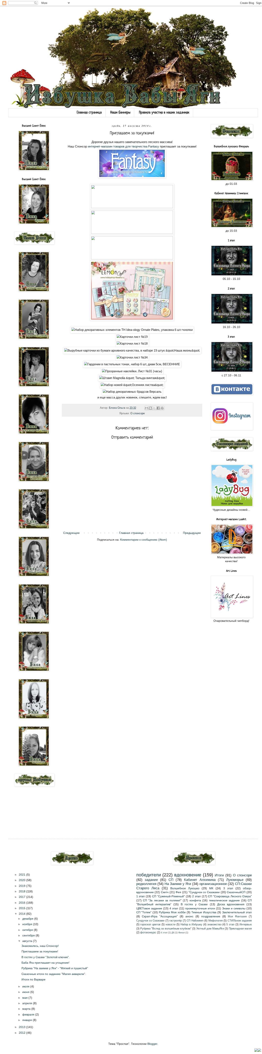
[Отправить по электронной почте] (147, 408)
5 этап (230, 924)
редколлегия (146, 884)
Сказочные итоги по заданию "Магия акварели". (53, 974)
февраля (28, 1014)
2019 (22, 885)
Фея (178, 892)
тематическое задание (224, 900)
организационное (213, 884)
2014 (22, 913)
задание (151, 880)
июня (26, 992)
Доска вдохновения (230, 904)
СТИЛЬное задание (240, 920)
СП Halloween (195, 920)
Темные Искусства (203, 912)
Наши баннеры (120, 113)
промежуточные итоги (200, 908)
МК (211, 888)
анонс (189, 916)
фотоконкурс (148, 932)
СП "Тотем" (144, 912)
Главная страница (89, 113)
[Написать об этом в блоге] (150, 408)
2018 (22, 891)
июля (26, 986)
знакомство (214, 924)
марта (26, 1008)
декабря (28, 918)
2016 (22, 902)
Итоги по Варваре (33, 979)
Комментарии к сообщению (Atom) (143, 539)
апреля (27, 1003)
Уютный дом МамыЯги (210, 928)
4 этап (173, 908)
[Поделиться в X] (154, 408)
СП (170, 880)
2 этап (196, 896)
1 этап (140, 896)
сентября (29, 935)
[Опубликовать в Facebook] (158, 408)
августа (27, 941)
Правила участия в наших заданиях (164, 113)
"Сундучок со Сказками (204, 892)
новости (170, 924)
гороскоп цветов (150, 924)
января (27, 1020)
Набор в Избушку (191, 924)
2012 (22, 1032)
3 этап (228, 888)
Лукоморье (234, 880)
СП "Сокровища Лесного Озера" (230, 896)
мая (25, 997)
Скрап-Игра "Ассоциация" (160, 916)
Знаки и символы (233, 908)
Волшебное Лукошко (184, 888)
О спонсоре (137, 413)
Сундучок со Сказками (150, 920)
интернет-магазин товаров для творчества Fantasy (123, 146)
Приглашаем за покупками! (39, 951)
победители (148, 874)
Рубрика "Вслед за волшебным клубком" (165, 928)
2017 (22, 897)
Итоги (219, 875)
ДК (173, 932)
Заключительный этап (237, 912)
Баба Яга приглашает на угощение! (45, 962)
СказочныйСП (236, 892)
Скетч (164, 892)
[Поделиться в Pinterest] (162, 408)
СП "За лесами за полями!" (162, 900)
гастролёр (175, 920)
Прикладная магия (240, 928)
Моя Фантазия (237, 916)
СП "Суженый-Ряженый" (168, 896)
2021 (22, 874)
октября (28, 929)
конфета (195, 900)
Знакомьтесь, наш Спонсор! (40, 945)
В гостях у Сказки (194, 904)
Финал (181, 932)
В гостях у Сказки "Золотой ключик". (45, 957)
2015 (22, 908)
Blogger (152, 1043)
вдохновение (187, 874)
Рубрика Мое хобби (172, 912)
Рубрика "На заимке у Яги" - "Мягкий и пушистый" (54, 968)
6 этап (164, 932)
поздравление (210, 916)
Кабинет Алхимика (199, 880)
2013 (22, 1027)
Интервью (245, 924)
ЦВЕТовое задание (149, 908)
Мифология (215, 920)
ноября (27, 924)
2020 (22, 880)
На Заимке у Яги (178, 884)
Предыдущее (192, 532)
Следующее (71, 532)
